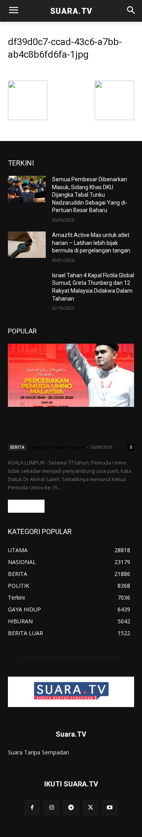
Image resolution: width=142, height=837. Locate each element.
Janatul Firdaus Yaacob (57, 447)
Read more (26, 506)
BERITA (17, 447)
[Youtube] (110, 807)
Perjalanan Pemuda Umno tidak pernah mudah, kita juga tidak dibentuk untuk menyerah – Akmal (69, 426)
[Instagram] (51, 807)
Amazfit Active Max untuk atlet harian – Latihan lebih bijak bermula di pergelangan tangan (91, 243)
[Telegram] (70, 807)
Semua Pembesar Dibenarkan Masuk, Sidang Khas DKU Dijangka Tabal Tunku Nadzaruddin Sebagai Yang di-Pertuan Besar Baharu (89, 194)
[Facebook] (32, 807)
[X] (90, 807)
